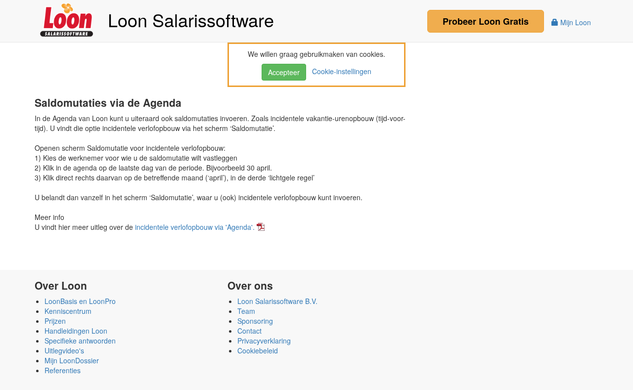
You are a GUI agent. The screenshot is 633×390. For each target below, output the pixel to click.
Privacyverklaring (264, 341)
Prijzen (55, 321)
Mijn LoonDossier (72, 360)
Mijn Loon (574, 22)
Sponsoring (255, 321)
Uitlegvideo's (64, 350)
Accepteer (284, 72)
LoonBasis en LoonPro (80, 301)
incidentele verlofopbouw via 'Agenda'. (194, 227)
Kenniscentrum (68, 311)
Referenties (63, 370)
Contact (249, 331)
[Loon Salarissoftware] (67, 19)
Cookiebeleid (257, 350)
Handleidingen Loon (76, 331)
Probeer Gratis (486, 21)
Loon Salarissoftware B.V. (277, 301)
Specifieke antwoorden (80, 341)
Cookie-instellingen (339, 71)
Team (246, 311)
